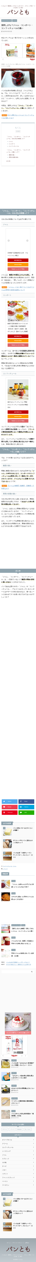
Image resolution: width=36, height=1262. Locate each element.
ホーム (8, 1242)
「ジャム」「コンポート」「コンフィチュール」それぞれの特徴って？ (18, 138)
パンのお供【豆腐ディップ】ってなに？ (18, 962)
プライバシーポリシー (17, 1242)
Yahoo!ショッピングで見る (18, 269)
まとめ (8, 161)
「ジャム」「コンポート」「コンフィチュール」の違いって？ (18, 151)
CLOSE (18, 131)
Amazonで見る (18, 264)
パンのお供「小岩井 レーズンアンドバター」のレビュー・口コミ (23, 855)
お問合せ (27, 1242)
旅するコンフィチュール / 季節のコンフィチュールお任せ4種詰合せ (18, 404)
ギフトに (5, 1129)
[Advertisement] (18, 188)
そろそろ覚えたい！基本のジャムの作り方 (18, 964)
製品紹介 (19, 1129)
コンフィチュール (14, 146)
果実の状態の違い (14, 157)
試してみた (27, 1129)
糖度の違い (12, 155)
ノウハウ (5, 869)
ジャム (11, 141)
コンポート (12, 144)
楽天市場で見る (18, 260)
